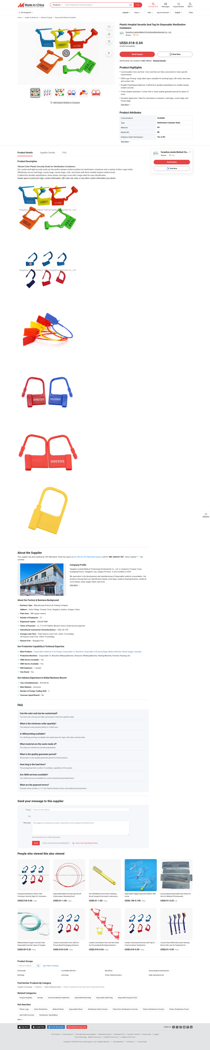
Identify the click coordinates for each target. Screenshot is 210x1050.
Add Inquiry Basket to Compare (66, 102)
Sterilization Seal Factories (98, 1009)
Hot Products (55, 1034)
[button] (130, 5)
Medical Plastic (58, 1009)
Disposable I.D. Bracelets (73, 651)
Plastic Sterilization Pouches (153, 1009)
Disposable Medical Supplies (65, 17)
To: (30, 816)
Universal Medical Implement (59, 997)
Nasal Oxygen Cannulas (132, 651)
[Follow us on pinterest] (187, 1027)
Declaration (130, 1042)
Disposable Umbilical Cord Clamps (48, 651)
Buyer (137, 12)
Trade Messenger (56, 1027)
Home (20, 17)
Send (36, 843)
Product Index (146, 1034)
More (20, 1019)
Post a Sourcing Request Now (85, 843)
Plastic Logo (24, 1009)
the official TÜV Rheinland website (88, 557)
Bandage (21, 975)
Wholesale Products (105, 1034)
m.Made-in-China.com (111, 1037)
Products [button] (56, 5)
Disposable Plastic (76, 1009)
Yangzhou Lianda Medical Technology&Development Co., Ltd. (148, 32)
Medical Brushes (115, 651)
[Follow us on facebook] (173, 1027)
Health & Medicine (31, 17)
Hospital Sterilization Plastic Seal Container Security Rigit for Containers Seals (32, 896)
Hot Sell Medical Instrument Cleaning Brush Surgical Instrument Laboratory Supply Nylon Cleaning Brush (103, 896)
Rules (191, 12)
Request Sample (159, 61)
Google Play (38, 1027)
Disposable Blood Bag (83, 997)
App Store (24, 1027)
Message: (27, 823)
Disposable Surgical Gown (127, 997)
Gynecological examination (159, 970)
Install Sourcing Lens (78, 1027)
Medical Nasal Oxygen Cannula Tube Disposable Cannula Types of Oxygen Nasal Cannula (31, 945)
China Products (68, 1034)
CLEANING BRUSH (68, 970)
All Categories (26, 12)
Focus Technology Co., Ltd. (88, 1042)
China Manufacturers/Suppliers (85, 1034)
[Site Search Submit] (138, 4)
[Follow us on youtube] (184, 1027)
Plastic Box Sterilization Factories (125, 1009)
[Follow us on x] (177, 1027)
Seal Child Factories (26, 1015)
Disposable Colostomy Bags (95, 651)
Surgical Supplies (25, 997)
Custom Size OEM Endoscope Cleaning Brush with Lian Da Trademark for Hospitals (174, 945)
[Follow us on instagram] (180, 1027)
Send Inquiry (137, 54)
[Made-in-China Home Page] (31, 5)
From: (28, 810)
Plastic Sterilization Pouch (179, 1009)
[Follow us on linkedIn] (191, 1027)
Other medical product (113, 975)
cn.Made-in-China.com (128, 1037)
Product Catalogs (52, 965)
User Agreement (118, 1042)
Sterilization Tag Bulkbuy (48, 1015)
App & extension (163, 12)
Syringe (40, 997)
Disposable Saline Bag (104, 997)
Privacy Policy (142, 1042)
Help (149, 12)
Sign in (190, 6)
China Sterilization (41, 1009)
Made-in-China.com (94, 1037)
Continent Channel (133, 1034)
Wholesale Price (119, 1034)
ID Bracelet (22, 970)
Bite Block (108, 970)
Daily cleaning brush (156, 975)
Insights (156, 1034)
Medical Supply (46, 17)
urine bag (64, 975)
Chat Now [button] (176, 54)
